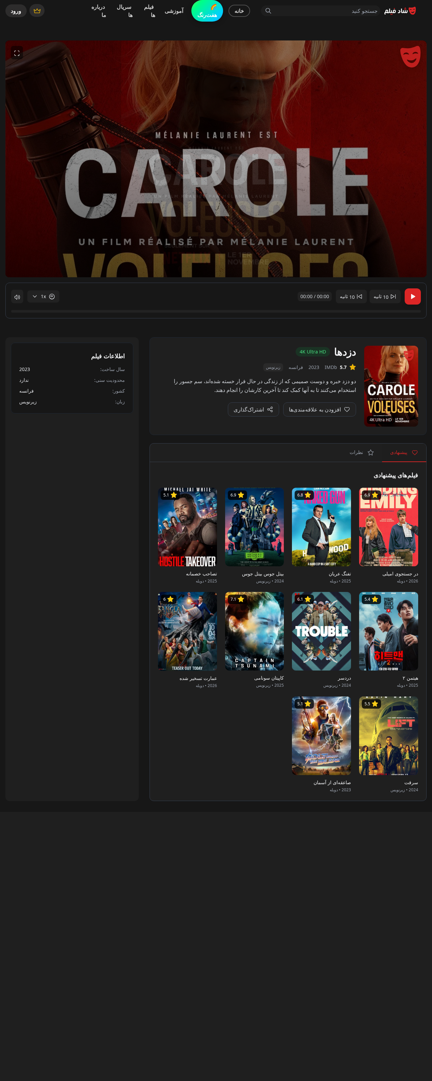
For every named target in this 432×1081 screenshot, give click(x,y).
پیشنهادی (399, 452)
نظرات (357, 452)
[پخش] (413, 296)
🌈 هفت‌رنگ (207, 11)
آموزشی (174, 11)
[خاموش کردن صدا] (17, 296)
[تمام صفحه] (17, 52)
